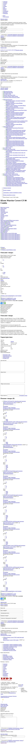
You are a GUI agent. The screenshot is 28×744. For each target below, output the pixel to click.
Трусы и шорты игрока (22, 120)
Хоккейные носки (19, 177)
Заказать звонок (4, 19)
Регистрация (6, 16)
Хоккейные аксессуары (8, 648)
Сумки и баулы (14, 96)
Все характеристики (5, 278)
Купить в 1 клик (12, 298)
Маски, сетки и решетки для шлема (16, 106)
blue (6, 517)
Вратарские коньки (20, 143)
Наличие (2, 229)
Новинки (5, 654)
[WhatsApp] (5, 303)
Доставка (5, 2)
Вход (4, 15)
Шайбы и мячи (17, 169)
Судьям (9, 93)
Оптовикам (5, 11)
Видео (2, 232)
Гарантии (5, 1)
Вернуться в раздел (5, 220)
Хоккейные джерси (20, 179)
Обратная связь (4, 704)
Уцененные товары (7, 659)
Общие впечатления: (5, 383)
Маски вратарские (19, 132)
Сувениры (14, 162)
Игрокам (10, 91)
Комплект (3, 222)
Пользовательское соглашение (6, 696)
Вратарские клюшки (20, 137)
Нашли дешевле (12, 299)
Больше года (6, 358)
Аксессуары (12, 95)
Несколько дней (6, 354)
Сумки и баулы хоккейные (9, 649)
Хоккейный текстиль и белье (9, 650)
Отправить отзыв (23, 395)
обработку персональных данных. (15, 728)
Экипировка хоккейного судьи (10, 646)
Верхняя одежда (17, 180)
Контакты (5, 12)
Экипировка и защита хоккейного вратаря (12, 645)
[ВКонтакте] (1, 303)
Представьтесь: (4, 395)
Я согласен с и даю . (12, 36)
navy (4, 273)
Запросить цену (12, 741)
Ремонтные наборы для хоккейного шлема (15, 171)
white (4, 272)
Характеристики (4, 225)
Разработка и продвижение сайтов (14, 699)
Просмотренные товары (6, 635)
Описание (3, 223)
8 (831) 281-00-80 (12, 50)
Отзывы (5, 6)
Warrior (2, 280)
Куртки (12, 176)
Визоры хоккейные (20, 112)
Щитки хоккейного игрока (14, 125)
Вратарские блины (19, 144)
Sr (3, 259)
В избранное (6, 408)
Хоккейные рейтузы (20, 182)
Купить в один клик (15, 729)
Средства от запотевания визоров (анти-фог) (16, 165)
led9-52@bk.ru (20, 685)
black (7, 419)
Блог (4, 7)
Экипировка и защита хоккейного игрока (12, 644)
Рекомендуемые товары (8, 658)
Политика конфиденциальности (9, 697)
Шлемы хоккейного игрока (14, 104)
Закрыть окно (4, 47)
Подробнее (5, 406)
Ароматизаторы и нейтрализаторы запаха (15, 168)
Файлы (2, 230)
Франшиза (5, 13)
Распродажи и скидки (8, 657)
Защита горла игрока (21, 117)
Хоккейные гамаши (20, 178)
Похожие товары (4, 228)
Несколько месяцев (7, 355)
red (6, 468)
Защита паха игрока (10, 172)
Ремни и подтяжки (19, 160)
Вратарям (11, 92)
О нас (4, 5)
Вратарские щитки (19, 140)
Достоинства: (4, 360)
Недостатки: (3, 372)
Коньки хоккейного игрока (14, 115)
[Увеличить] (9, 233)
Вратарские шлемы (20, 142)
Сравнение (13, 407)
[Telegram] (3, 303)
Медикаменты (16, 159)
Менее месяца (6, 357)
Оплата (4, 4)
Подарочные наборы (20, 163)
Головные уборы (18, 184)
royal (7, 465)
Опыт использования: (5, 352)
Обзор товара (3, 221)
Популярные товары (7, 656)
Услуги (4, 9)
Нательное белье (18, 185)
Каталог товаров (4, 88)
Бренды (5, 8)
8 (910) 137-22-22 (4, 50)
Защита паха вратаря (20, 133)
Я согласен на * (13, 728)
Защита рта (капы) (19, 113)
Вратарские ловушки (21, 130)
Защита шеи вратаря (20, 131)
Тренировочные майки (22, 183)
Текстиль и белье (16, 97)
